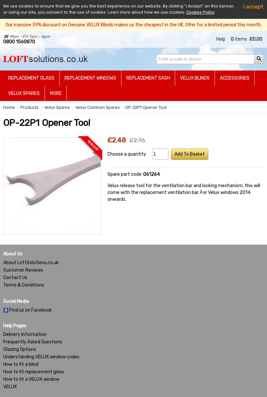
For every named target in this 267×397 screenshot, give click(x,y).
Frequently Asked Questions (32, 342)
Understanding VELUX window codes (41, 357)
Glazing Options (19, 349)
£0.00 (255, 39)
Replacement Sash (148, 78)
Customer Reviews (23, 270)
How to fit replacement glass (33, 372)
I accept (253, 6)
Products (30, 107)
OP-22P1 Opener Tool (146, 107)
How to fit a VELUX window (31, 379)
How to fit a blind (20, 364)
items (239, 39)
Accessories (234, 78)
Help (220, 39)
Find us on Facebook (30, 310)
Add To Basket (190, 154)
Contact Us (15, 277)
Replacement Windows (90, 78)
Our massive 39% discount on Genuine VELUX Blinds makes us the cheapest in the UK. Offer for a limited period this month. (134, 25)
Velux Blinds (195, 78)
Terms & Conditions (23, 285)
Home (9, 107)
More (56, 93)
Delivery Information (25, 334)
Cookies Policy (200, 12)
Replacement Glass (31, 78)
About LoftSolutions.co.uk (31, 262)
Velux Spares (24, 93)
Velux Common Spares (98, 107)
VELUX (10, 387)
